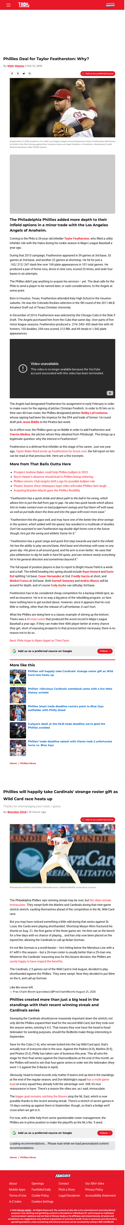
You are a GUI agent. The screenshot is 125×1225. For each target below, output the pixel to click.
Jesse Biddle (30, 422)
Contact (64, 1183)
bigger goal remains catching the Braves (41, 1096)
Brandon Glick (17, 812)
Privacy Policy (94, 1189)
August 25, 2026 (86, 991)
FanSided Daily (41, 1189)
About (13, 1183)
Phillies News (28, 763)
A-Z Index (15, 1201)
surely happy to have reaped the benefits (36, 961)
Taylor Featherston (76, 238)
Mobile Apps (17, 1189)
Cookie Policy (40, 1195)
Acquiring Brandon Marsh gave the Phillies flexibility (47, 490)
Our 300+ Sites (94, 1183)
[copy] (29, 73)
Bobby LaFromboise (94, 413)
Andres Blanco (89, 580)
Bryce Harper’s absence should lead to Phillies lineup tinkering (53, 476)
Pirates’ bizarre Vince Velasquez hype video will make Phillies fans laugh (60, 486)
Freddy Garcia (80, 576)
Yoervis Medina (20, 434)
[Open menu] (8, 5)
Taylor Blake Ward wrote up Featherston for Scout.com (51, 451)
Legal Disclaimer (69, 1195)
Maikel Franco (19, 580)
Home (13, 763)
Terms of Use (17, 1195)
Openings (38, 1183)
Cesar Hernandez (49, 576)
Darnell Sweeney (63, 580)
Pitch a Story (67, 1189)
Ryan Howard (91, 571)
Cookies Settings (42, 1201)
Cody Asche (58, 585)
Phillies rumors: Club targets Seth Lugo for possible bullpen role (54, 481)
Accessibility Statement (100, 1195)
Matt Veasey (15, 65)
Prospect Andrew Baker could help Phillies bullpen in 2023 (51, 472)
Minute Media (24, 1210)
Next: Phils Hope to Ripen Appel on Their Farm (39, 640)
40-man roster (36, 619)
